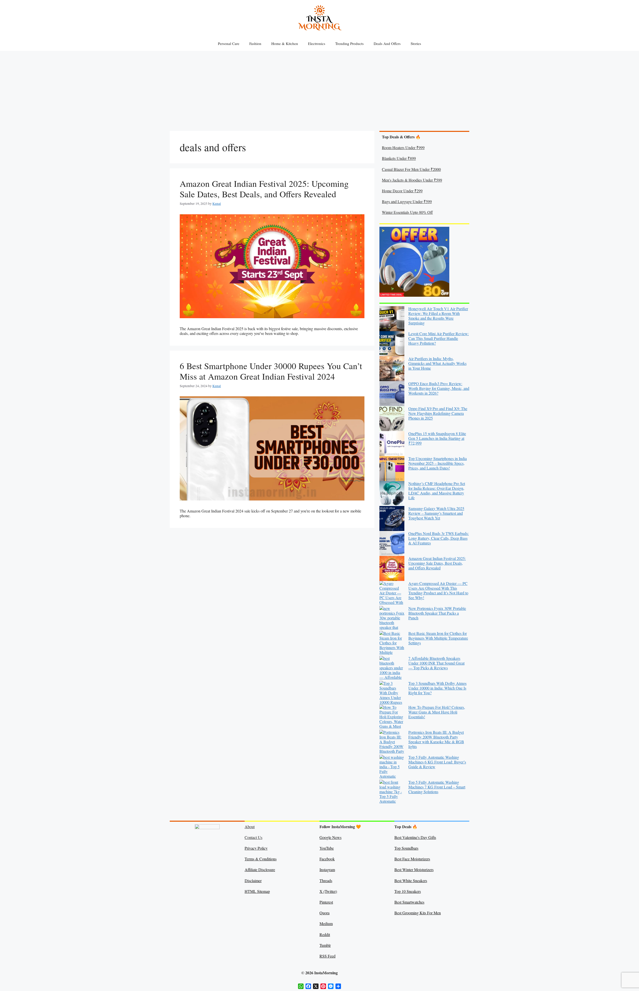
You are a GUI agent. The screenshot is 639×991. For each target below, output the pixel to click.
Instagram (327, 869)
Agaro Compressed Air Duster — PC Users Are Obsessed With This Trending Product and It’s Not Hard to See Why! (438, 590)
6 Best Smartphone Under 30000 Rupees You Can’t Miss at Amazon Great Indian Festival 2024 (271, 371)
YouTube (327, 848)
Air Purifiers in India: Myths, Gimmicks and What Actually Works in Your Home (437, 363)
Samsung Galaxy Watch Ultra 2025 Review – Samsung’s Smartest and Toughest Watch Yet (436, 513)
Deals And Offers (387, 43)
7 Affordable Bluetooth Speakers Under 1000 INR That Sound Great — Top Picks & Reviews (436, 663)
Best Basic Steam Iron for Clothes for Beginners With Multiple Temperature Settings (438, 638)
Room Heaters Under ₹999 (403, 147)
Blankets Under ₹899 (399, 158)
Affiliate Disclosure (260, 869)
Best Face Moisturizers (412, 858)
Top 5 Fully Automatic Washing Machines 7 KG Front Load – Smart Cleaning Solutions (436, 786)
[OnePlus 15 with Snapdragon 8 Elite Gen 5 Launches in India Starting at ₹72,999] (391, 443)
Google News (330, 837)
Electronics (316, 43)
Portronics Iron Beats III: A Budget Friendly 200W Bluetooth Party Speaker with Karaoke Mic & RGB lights (436, 739)
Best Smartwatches (409, 902)
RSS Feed (327, 956)
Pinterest (326, 902)
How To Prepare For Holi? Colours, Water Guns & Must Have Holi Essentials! (436, 712)
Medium (326, 923)
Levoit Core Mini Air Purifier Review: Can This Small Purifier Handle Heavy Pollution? (438, 338)
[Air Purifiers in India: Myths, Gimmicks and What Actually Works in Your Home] (391, 368)
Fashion (255, 43)
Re (322, 934)
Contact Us (253, 837)
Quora (324, 912)
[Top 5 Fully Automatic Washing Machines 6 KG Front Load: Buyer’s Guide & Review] (391, 767)
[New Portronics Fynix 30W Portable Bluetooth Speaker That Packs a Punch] (391, 618)
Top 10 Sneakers (407, 891)
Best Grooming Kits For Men (417, 912)
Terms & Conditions (261, 858)
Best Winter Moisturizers (414, 869)
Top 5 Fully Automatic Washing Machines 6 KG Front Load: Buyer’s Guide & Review (437, 761)
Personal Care (228, 43)
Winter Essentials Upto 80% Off (407, 212)
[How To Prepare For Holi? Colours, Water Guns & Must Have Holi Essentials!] (391, 717)
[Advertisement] (319, 88)
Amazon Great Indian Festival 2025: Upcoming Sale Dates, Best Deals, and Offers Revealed (264, 189)
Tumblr (325, 945)
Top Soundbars (406, 848)
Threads (326, 880)
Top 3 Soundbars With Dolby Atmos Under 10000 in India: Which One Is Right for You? (437, 688)
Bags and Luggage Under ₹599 (407, 201)
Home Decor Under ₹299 (402, 190)
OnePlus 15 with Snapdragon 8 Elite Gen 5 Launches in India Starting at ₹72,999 (437, 438)
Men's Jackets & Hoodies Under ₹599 (412, 180)
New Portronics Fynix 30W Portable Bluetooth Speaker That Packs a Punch (437, 613)
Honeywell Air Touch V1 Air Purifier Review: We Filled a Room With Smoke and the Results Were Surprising (438, 316)
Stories (416, 43)
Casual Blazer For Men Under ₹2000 (411, 169)
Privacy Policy (256, 848)
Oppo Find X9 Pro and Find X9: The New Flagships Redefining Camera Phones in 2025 (437, 413)
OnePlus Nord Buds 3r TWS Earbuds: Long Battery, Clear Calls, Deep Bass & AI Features (438, 538)
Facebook (327, 858)
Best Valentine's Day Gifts (415, 837)
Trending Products (349, 43)
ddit (327, 934)
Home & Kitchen (284, 43)
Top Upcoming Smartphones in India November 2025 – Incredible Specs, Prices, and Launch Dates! (437, 463)
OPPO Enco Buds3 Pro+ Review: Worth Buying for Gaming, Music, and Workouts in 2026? (438, 388)
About (250, 826)
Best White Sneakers (410, 880)
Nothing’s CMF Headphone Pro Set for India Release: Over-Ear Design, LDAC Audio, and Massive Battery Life (436, 490)
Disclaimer (253, 880)
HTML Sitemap (257, 891)
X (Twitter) (328, 891)
